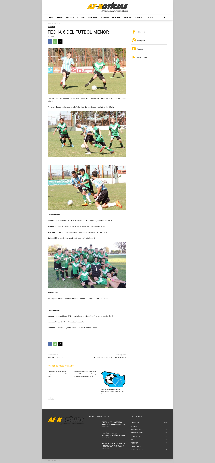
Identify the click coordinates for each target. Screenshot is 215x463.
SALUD (150, 17)
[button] (164, 17)
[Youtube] (134, 49)
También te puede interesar (61, 366)
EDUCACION (104, 17)
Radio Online (142, 57)
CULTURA (70, 17)
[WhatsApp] (55, 41)
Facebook (141, 32)
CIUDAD (60, 17)
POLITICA (127, 17)
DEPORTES (81, 17)
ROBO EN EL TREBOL (55, 358)
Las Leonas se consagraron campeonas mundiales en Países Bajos (58, 374)
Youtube (140, 49)
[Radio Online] (134, 57)
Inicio (51, 17)
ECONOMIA (92, 17)
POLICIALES (116, 17)
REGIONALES (139, 17)
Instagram (141, 40)
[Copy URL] (60, 41)
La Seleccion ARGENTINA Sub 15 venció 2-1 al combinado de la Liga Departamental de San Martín (85, 374)
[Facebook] (50, 41)
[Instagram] (134, 40)
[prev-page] (49, 398)
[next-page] (52, 398)
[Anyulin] (107, 7)
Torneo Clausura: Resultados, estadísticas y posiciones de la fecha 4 (113, 391)
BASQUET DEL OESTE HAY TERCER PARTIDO (109, 358)
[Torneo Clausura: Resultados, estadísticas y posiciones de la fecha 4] (113, 379)
